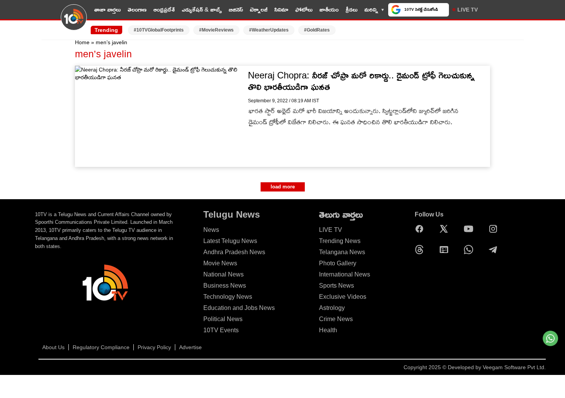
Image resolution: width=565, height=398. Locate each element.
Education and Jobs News (239, 308)
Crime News (336, 319)
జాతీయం (329, 9)
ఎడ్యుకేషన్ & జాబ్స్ (202, 9)
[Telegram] (495, 249)
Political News (223, 319)
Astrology (332, 308)
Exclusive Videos (342, 296)
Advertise (190, 347)
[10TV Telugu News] (73, 22)
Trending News (340, 241)
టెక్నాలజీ (259, 9)
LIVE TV (467, 10)
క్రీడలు (351, 9)
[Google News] (445, 249)
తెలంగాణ (137, 9)
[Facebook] (421, 228)
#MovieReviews (216, 30)
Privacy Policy (154, 347)
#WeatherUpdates (269, 30)
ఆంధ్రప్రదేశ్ (164, 9)
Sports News (336, 285)
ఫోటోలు (303, 9)
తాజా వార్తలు (107, 9)
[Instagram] (495, 228)
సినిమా (281, 9)
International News (344, 274)
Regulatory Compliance (101, 347)
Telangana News (342, 252)
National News (223, 274)
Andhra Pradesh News (234, 252)
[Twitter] (445, 228)
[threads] (421, 249)
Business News (224, 285)
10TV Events (221, 330)
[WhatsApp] (470, 249)
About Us (53, 347)
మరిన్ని (371, 9)
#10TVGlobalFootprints (159, 30)
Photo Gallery (337, 263)
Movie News (220, 263)
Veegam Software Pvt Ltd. (514, 367)
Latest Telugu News (230, 241)
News (211, 229)
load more (283, 187)
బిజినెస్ (236, 9)
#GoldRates (317, 30)
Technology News (227, 296)
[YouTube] (470, 228)
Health (328, 330)
